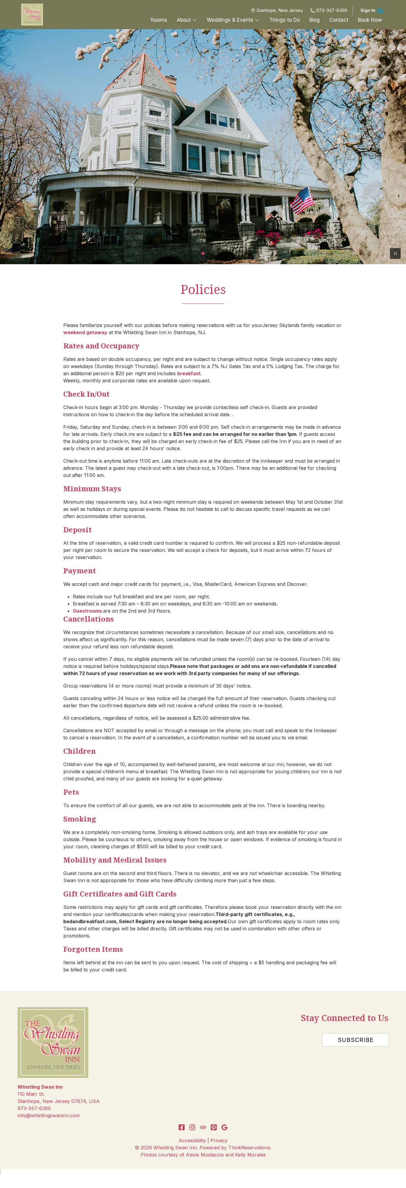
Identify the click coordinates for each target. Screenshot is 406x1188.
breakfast (189, 373)
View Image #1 (203, 253)
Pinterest (214, 1127)
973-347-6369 (331, 10)
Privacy (218, 1140)
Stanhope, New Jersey (279, 10)
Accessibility (192, 1140)
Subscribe (356, 1039)
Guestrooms (88, 611)
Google (224, 1127)
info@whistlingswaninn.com (49, 1115)
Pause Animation (395, 253)
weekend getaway (85, 332)
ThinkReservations (249, 1148)
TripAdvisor (203, 1127)
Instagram (192, 1127)
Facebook (182, 1127)
